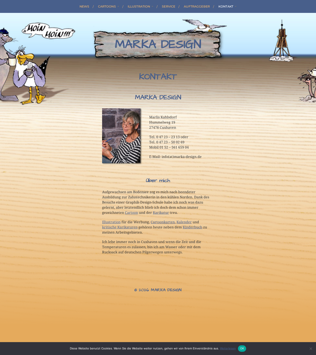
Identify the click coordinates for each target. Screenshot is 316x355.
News (84, 6)
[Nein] (310, 348)
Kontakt (225, 6)
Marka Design (158, 44)
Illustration (139, 6)
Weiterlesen (228, 348)
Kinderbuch (192, 227)
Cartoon (131, 213)
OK (242, 348)
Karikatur (161, 213)
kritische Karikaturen (120, 227)
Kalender (184, 222)
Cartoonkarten (163, 222)
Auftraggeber (197, 6)
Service (168, 6)
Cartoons (107, 6)
